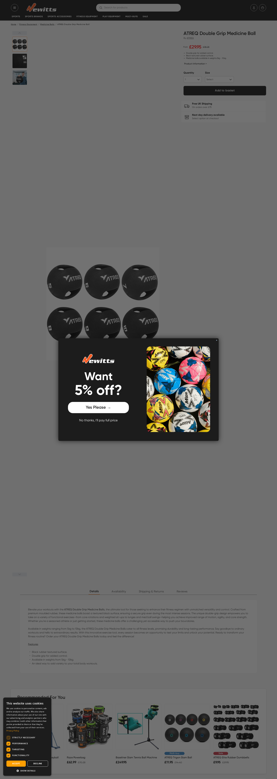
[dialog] (27, 737)
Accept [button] (16, 763)
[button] (27, 771)
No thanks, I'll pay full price (98, 420)
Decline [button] (37, 763)
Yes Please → (98, 407)
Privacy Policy (12, 730)
